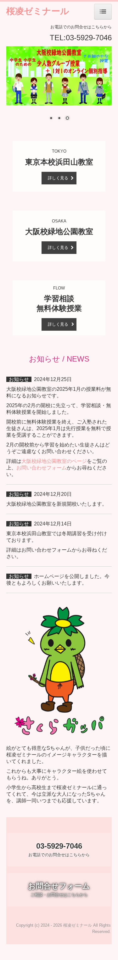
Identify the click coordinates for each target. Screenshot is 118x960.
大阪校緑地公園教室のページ (54, 461)
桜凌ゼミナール (37, 11)
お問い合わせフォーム (41, 467)
